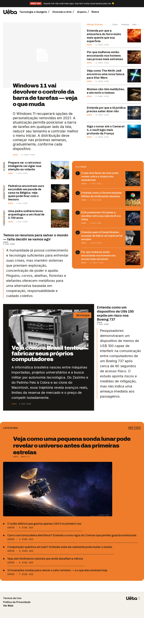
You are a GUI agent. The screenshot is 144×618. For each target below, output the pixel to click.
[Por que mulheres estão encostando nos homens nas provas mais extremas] (134, 57)
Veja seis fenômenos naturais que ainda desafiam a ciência (45, 558)
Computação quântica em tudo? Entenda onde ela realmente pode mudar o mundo (59, 546)
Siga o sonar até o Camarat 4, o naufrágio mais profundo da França (106, 130)
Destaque (125, 24)
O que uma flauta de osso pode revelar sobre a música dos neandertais (99, 176)
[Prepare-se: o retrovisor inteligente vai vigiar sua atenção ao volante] (60, 170)
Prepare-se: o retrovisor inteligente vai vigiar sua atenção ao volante (24, 166)
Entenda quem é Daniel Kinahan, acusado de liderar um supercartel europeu (101, 236)
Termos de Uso (12, 598)
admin (15, 155)
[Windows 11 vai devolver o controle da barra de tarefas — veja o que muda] (42, 55)
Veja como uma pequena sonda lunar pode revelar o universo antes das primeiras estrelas (71, 445)
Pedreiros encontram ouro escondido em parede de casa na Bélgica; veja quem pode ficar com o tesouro (26, 192)
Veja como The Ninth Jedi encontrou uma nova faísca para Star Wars (105, 74)
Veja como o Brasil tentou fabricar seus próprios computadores (47, 353)
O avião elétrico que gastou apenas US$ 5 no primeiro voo (44, 523)
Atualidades (4, 192)
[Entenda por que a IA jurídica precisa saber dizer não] (134, 112)
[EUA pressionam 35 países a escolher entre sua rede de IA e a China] (132, 218)
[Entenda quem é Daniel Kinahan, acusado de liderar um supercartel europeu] (132, 238)
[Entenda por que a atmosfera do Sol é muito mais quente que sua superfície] (134, 35)
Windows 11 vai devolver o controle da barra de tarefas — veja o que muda (45, 95)
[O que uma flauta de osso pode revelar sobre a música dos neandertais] (132, 178)
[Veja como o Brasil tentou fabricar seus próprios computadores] (48, 329)
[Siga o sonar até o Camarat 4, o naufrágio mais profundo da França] (134, 131)
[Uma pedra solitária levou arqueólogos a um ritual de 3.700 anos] (60, 218)
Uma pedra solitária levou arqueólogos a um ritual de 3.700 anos (26, 214)
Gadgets (4, 166)
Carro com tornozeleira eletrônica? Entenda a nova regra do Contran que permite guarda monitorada (71, 535)
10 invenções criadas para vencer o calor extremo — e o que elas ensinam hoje (57, 570)
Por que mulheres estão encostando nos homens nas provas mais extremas (105, 56)
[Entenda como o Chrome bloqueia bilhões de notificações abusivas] (132, 198)
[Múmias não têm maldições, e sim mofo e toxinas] (134, 94)
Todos (114, 24)
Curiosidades (4, 218)
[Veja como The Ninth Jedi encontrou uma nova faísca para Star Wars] (134, 75)
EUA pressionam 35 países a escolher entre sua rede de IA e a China (101, 216)
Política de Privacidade (17, 602)
